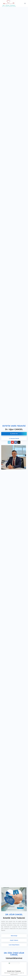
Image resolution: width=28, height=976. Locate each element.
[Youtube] (12, 442)
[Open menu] (25, 3)
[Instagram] (9, 442)
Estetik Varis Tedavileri (14, 971)
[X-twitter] (18, 442)
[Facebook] (15, 442)
